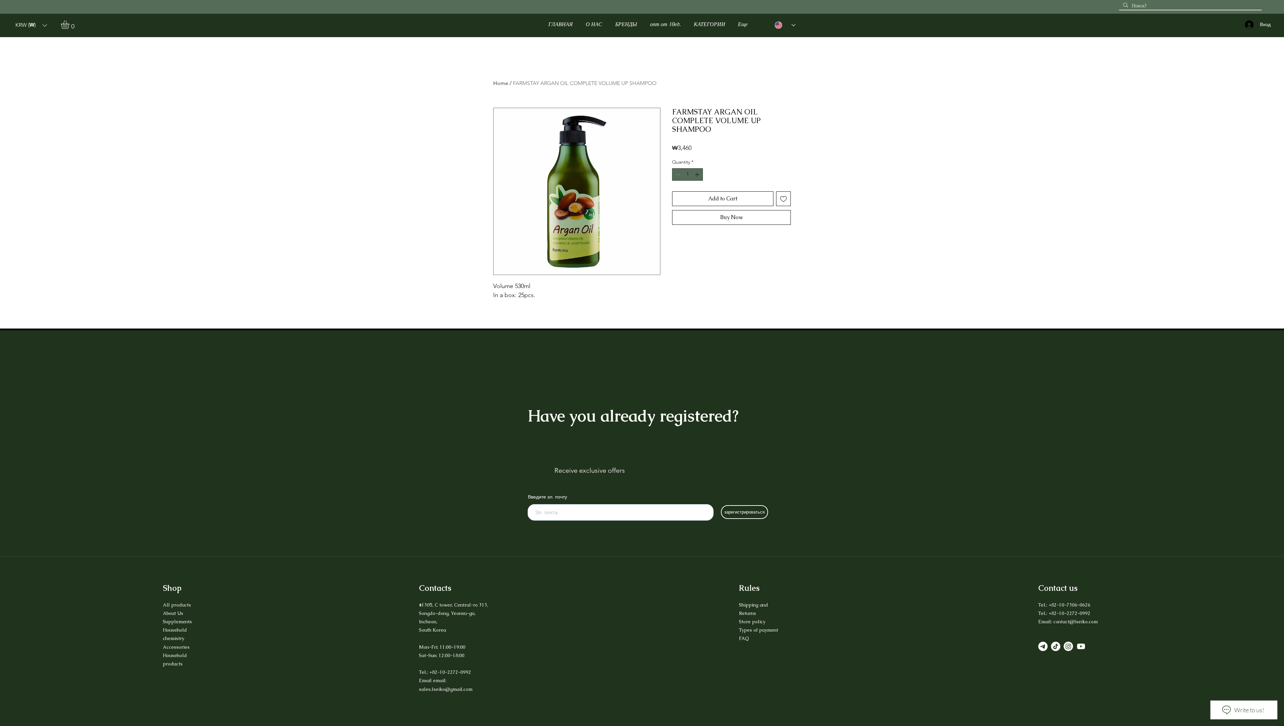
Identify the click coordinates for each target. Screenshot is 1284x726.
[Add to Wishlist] (783, 198)
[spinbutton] (687, 174)
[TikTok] (1055, 646)
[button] (31, 25)
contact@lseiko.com (1075, 622)
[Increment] (697, 174)
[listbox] (31, 25)
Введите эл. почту (547, 496)
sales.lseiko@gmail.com (445, 689)
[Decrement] (677, 174)
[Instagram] (1068, 646)
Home (500, 83)
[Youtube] (1081, 646)
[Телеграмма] (1043, 646)
